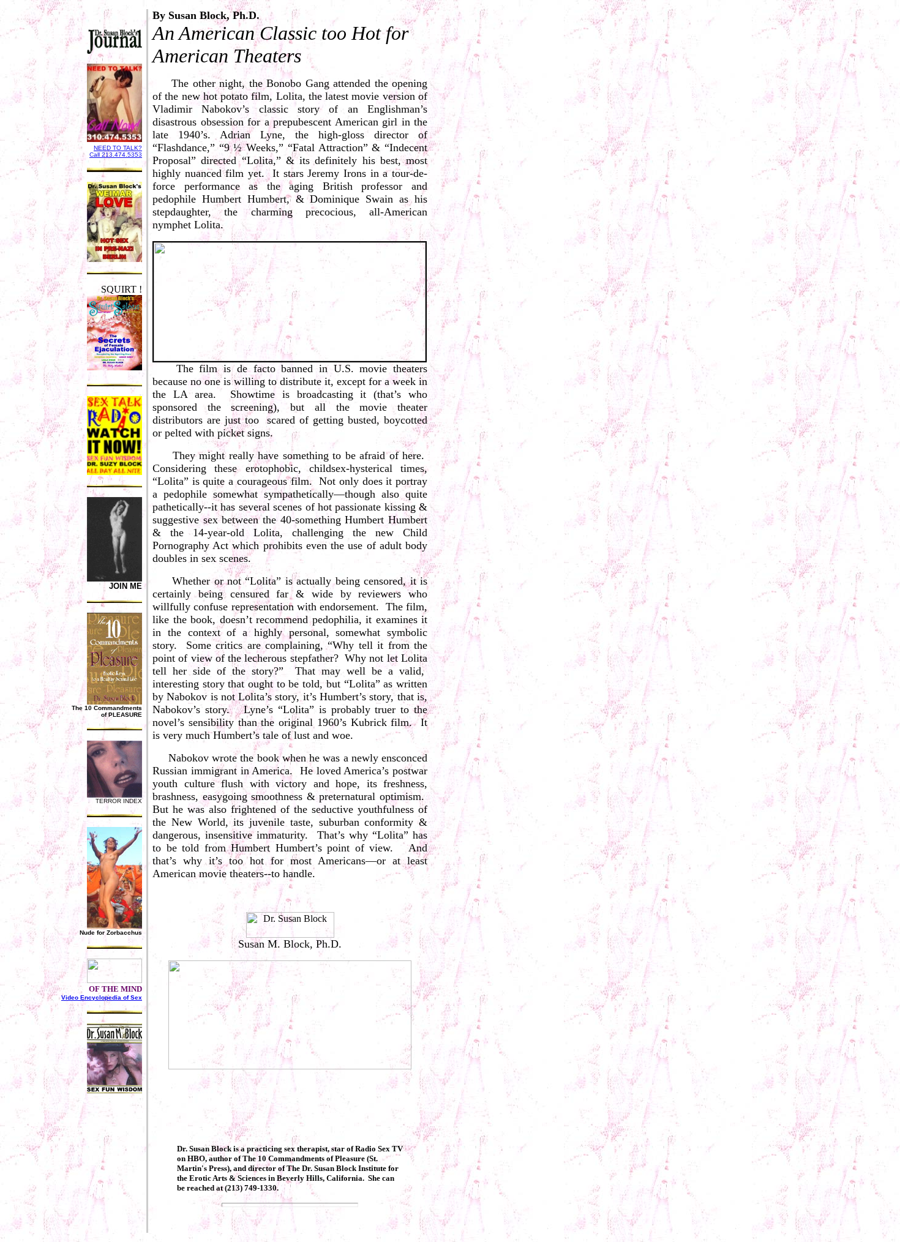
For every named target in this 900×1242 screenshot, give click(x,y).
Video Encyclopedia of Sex (101, 997)
